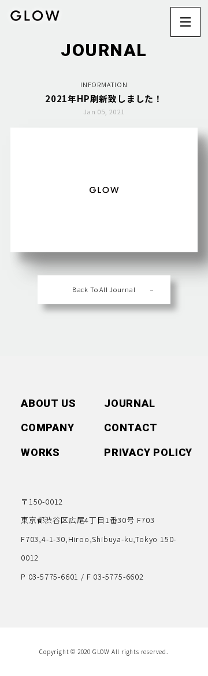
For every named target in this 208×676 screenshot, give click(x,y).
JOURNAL (129, 84)
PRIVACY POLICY (148, 452)
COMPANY (48, 109)
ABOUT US (48, 84)
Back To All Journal (104, 289)
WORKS (40, 452)
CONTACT (131, 109)
